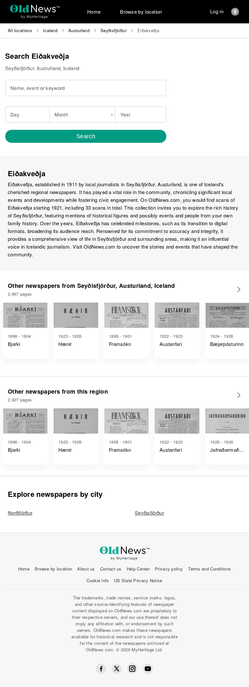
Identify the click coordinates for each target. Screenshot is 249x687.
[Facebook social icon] (101, 669)
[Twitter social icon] (117, 669)
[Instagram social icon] (132, 668)
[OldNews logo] (35, 8)
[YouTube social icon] (148, 669)
